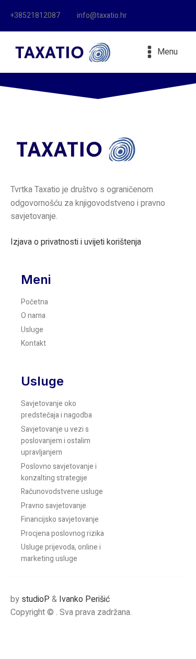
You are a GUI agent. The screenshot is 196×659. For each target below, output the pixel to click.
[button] (38, 16)
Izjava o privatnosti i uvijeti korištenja (75, 242)
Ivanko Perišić (84, 599)
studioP (35, 599)
